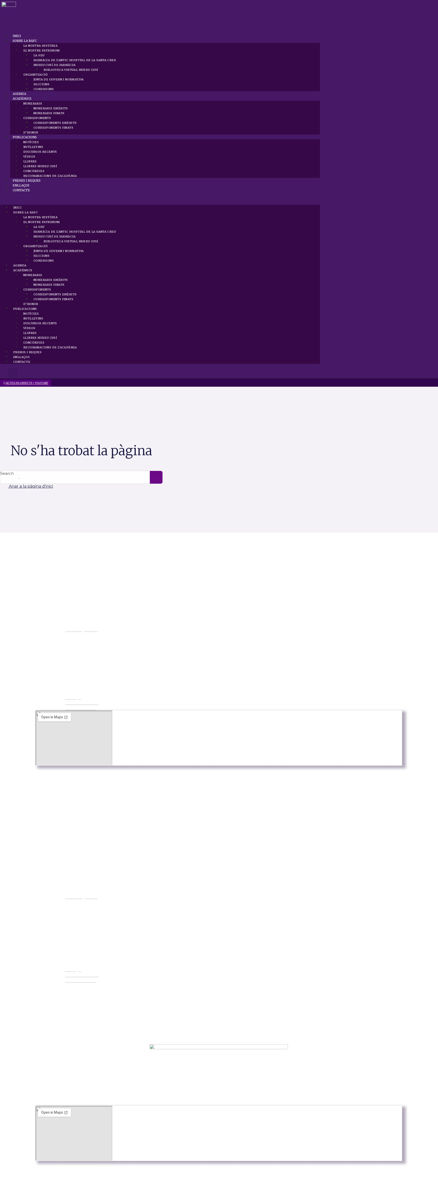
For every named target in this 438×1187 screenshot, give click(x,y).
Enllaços (21, 185)
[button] (160, 198)
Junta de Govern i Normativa (58, 79)
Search (7, 473)
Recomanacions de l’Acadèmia (50, 176)
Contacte (21, 190)
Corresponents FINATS (53, 127)
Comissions (43, 89)
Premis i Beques (27, 180)
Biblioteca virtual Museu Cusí (71, 70)
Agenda (19, 94)
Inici (17, 36)
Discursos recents (40, 152)
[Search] (156, 477)
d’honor (30, 132)
